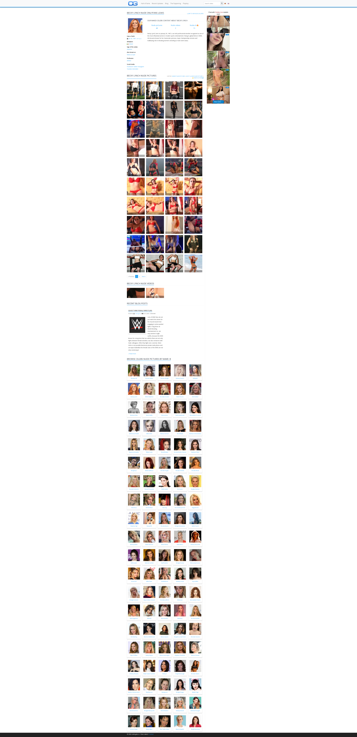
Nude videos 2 (175, 26)
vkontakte (135, 69)
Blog (166, 3)
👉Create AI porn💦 (198, 78)
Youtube (129, 69)
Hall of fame (145, 3)
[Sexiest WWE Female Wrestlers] (137, 325)
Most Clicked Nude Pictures (194, 76)
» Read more (132, 354)
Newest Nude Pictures (178, 76)
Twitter (135, 66)
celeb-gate (137, 313)
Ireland (131, 44)
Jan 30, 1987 (132, 38)
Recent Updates (157, 3)
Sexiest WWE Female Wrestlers (140, 311)
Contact (151, 734)
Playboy (185, 3)
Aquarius (129, 49)
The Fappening (175, 3)
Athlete (129, 61)
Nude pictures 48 (156, 26)
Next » (144, 276)
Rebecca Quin (131, 55)
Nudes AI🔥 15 (194, 26)
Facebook (130, 66)
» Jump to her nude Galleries (195, 13)
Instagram (141, 66)
